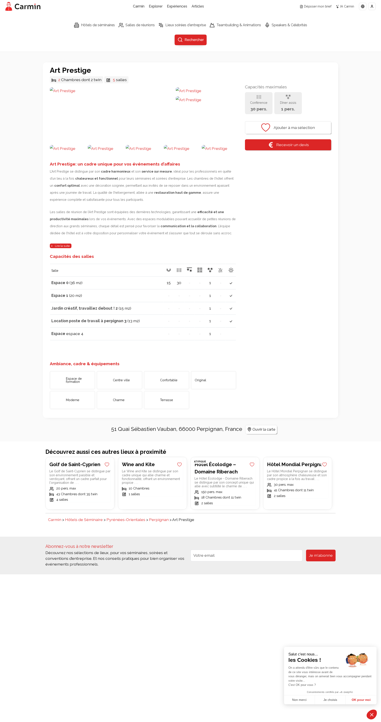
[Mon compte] (372, 6)
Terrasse (166, 400)
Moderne (72, 400)
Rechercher (194, 40)
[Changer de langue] (362, 6)
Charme (119, 400)
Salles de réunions (140, 25)
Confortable (168, 380)
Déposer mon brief (317, 6)
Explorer (155, 6)
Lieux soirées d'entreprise (185, 25)
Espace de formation (74, 380)
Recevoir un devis (292, 144)
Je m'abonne (321, 555)
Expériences (177, 6)
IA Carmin (347, 6)
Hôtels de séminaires (98, 25)
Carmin (138, 6)
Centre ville (121, 380)
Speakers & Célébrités (289, 25)
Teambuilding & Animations (239, 25)
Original (200, 380)
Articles (198, 6)
